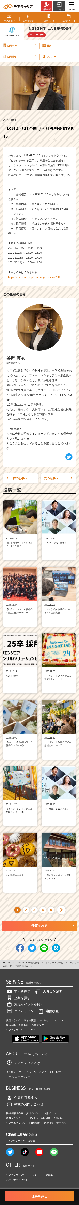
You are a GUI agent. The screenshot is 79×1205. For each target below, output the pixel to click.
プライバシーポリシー (18, 1076)
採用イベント (33, 1113)
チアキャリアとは (27, 1063)
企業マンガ (38, 1025)
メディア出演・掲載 (50, 1072)
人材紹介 (58, 1118)
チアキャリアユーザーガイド (22, 1030)
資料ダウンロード (16, 1118)
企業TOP (21, 45)
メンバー (61, 56)
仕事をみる (39, 925)
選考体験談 (30, 1020)
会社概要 (11, 1072)
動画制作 (48, 1123)
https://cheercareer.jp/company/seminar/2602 (34, 277)
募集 (61, 45)
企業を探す (22, 998)
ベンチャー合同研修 (39, 1118)
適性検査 (52, 1011)
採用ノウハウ (51, 1113)
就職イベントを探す (28, 1004)
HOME (6, 962)
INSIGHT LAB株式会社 (27, 962)
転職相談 (24, 1025)
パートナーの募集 (43, 1175)
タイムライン (24, 1011)
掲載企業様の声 (14, 1113)
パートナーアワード (17, 1179)
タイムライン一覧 (54, 962)
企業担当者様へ (25, 1097)
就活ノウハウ (13, 1020)
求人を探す (22, 991)
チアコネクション (16, 1123)
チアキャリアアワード (18, 1175)
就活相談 (11, 1025)
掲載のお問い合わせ (28, 1104)
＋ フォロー (37, 34)
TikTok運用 (35, 1123)
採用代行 (61, 1123)
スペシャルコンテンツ (51, 1020)
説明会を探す (52, 991)
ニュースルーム (27, 1072)
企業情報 (21, 56)
